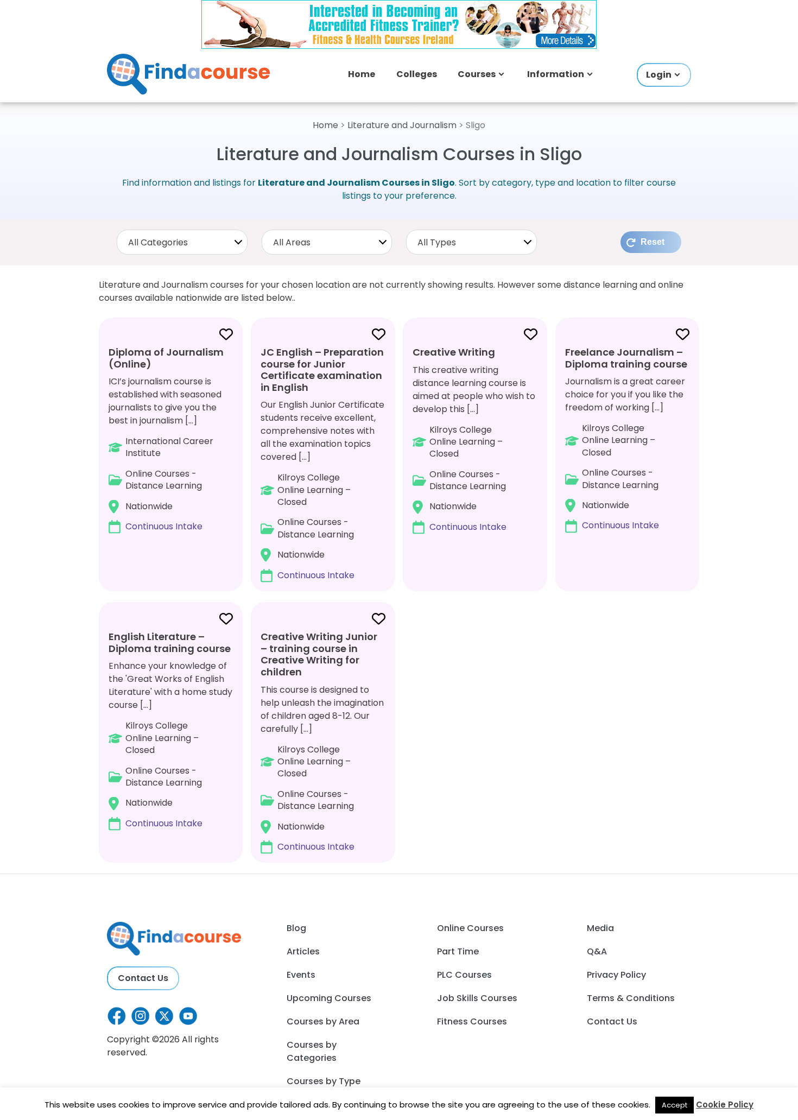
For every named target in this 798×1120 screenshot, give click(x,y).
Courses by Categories (312, 1051)
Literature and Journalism (402, 125)
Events (301, 975)
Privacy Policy (616, 975)
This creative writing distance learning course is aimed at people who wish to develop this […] (474, 439)
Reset (652, 241)
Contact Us (143, 978)
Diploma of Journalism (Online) (166, 358)
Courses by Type (323, 1081)
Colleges (416, 74)
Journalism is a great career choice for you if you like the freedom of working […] (626, 438)
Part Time (458, 951)
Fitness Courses (472, 1021)
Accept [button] (674, 1105)
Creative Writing (454, 352)
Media (600, 928)
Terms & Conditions (631, 998)
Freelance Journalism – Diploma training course (626, 358)
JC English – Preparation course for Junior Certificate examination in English (322, 369)
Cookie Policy (724, 1104)
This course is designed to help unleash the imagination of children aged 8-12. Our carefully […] (322, 741)
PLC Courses (464, 975)
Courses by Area (323, 1021)
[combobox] (182, 242)
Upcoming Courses (329, 998)
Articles (303, 951)
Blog (296, 928)
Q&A (597, 951)
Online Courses (470, 928)
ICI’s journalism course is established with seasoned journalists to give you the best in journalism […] (166, 439)
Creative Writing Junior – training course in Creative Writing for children (319, 654)
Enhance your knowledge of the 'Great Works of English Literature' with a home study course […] (170, 730)
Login (659, 74)
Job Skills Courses (477, 998)
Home (361, 74)
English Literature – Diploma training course (170, 642)
